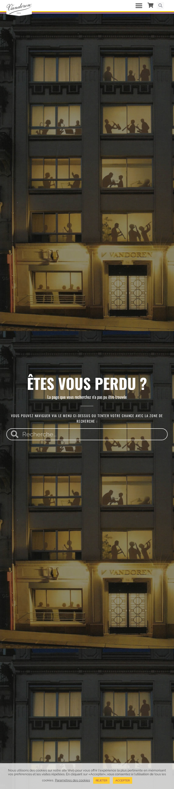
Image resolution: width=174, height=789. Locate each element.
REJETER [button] (101, 780)
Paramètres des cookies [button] (72, 780)
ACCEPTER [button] (122, 780)
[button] (139, 5)
